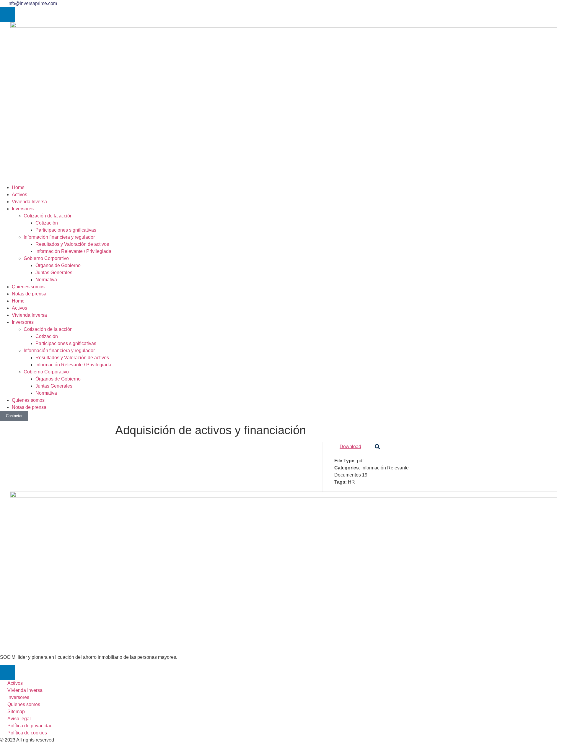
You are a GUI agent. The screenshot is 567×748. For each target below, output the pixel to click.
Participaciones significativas (65, 229)
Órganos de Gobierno (58, 265)
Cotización (46, 222)
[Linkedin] (7, 14)
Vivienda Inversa (29, 201)
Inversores (23, 208)
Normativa (46, 279)
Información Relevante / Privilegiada (73, 251)
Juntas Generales (53, 272)
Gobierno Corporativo (46, 258)
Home (18, 187)
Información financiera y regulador (59, 237)
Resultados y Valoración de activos (72, 244)
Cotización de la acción (48, 215)
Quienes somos (28, 286)
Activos (19, 194)
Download (350, 446)
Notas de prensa (29, 293)
